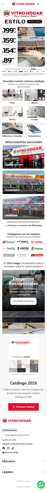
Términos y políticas (23, 487)
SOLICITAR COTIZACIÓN (23, 301)
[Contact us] (41, 485)
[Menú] (3, 4)
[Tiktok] (12, 448)
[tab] (23, 314)
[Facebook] (3, 448)
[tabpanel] (23, 291)
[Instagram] (8, 448)
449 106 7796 (10, 440)
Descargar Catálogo (25, 407)
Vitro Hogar (26, 481)
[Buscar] (38, 4)
